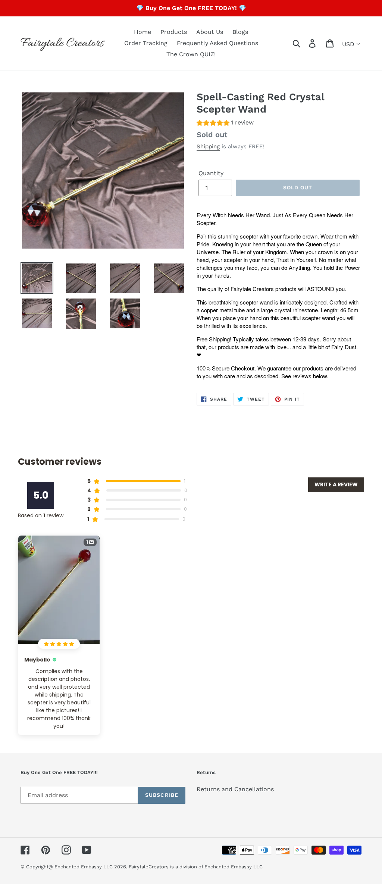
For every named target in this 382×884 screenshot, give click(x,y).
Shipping (208, 146)
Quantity (210, 173)
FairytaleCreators (149, 866)
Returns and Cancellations (235, 789)
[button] (225, 123)
